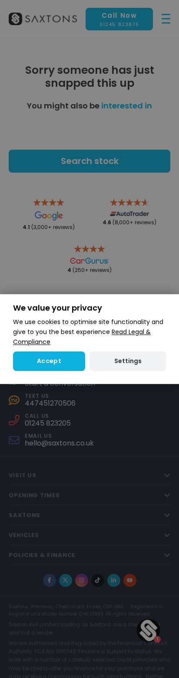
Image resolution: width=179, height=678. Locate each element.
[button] (128, 361)
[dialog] (89, 339)
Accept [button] (49, 361)
